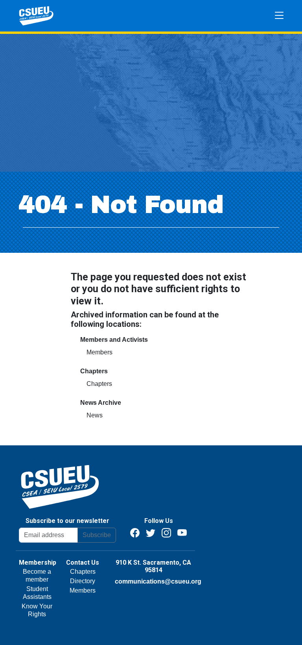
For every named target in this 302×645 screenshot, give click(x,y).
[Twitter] (150, 532)
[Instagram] (166, 532)
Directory (82, 581)
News (95, 415)
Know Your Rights (37, 610)
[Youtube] (182, 532)
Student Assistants (37, 593)
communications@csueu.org (158, 581)
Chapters (99, 383)
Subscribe (97, 535)
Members (99, 352)
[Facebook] (135, 532)
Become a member (37, 575)
